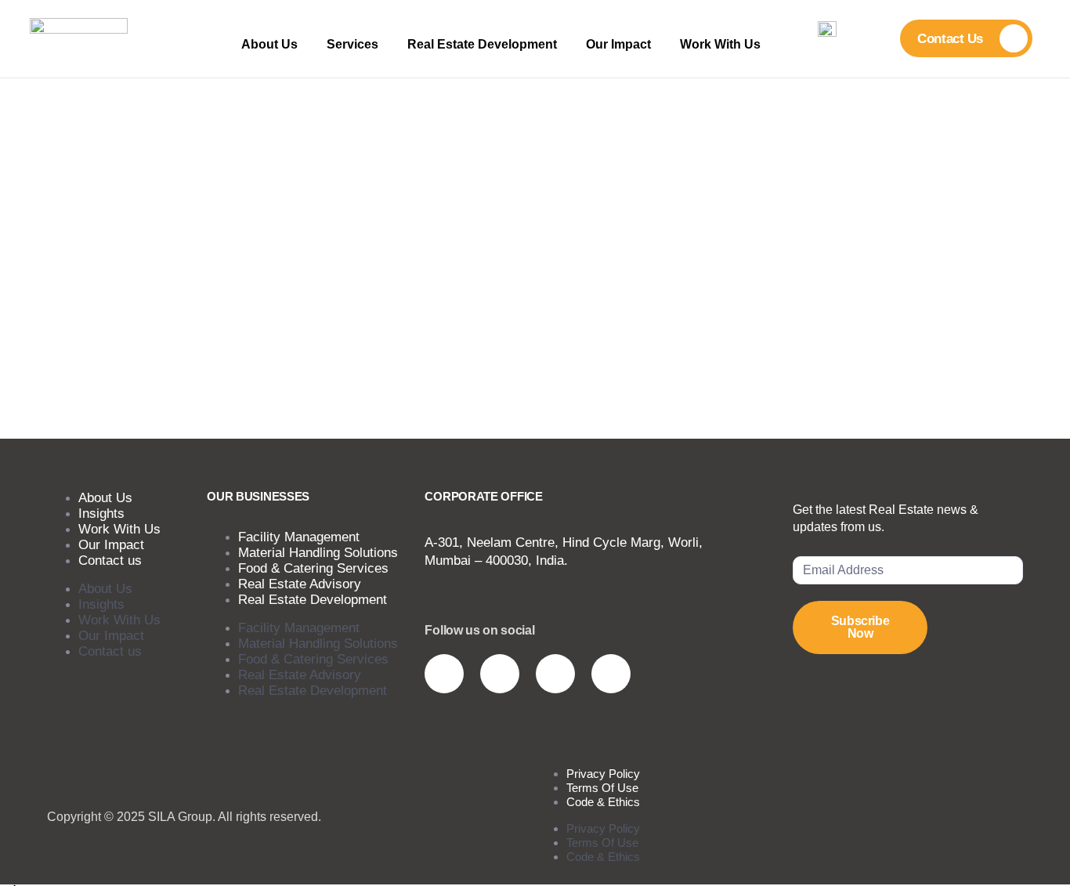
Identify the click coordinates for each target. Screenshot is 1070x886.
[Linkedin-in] (555, 673)
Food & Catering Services (313, 659)
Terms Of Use (602, 842)
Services (352, 44)
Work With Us (720, 44)
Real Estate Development (482, 44)
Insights (101, 604)
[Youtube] (499, 673)
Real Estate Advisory (299, 674)
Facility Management (299, 627)
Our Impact (618, 44)
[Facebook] (611, 673)
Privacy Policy (603, 828)
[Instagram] (444, 673)
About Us (269, 44)
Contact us (110, 560)
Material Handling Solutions (318, 643)
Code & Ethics (603, 801)
